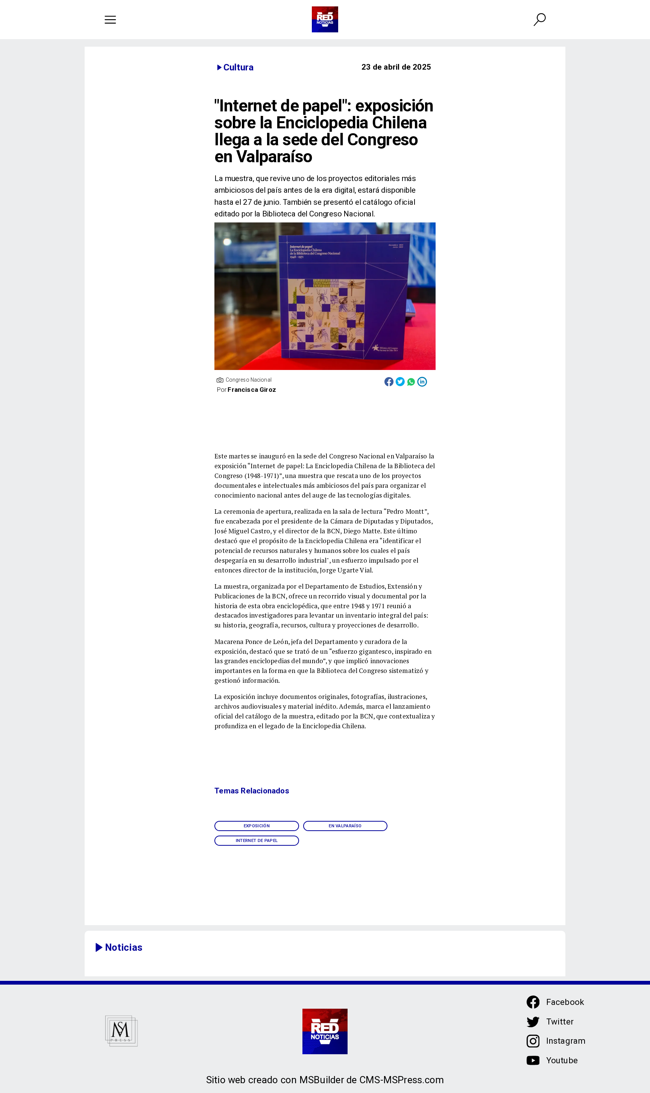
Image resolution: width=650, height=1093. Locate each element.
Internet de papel (257, 840)
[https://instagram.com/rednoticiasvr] (533, 1045)
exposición (257, 825)
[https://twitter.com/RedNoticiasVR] (533, 1026)
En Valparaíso (345, 825)
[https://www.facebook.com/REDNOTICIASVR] (533, 1002)
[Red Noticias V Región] (110, 19)
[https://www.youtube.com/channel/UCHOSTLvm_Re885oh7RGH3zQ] (533, 1065)
